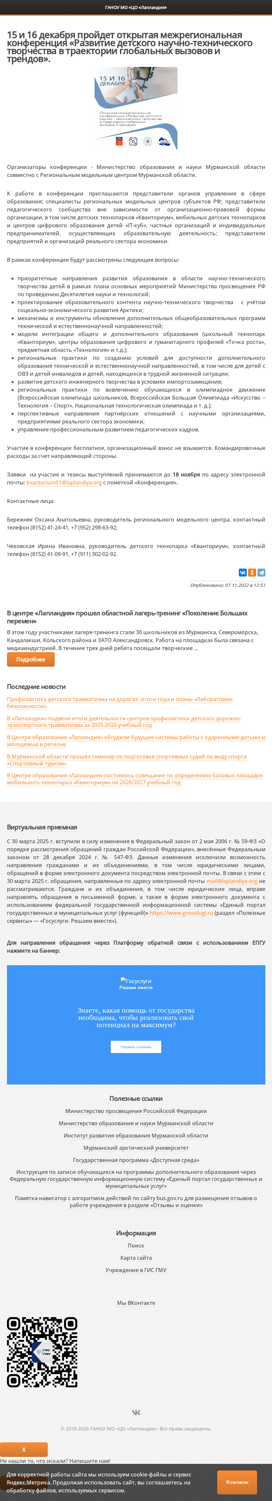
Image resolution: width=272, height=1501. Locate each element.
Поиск (136, 1245)
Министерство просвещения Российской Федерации (136, 1111)
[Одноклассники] (252, 573)
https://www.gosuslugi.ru (181, 913)
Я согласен (237, 1482)
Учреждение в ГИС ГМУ (136, 1270)
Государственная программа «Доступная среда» (136, 1160)
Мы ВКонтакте (136, 1302)
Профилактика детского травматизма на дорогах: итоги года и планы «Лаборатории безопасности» (120, 702)
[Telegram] (261, 573)
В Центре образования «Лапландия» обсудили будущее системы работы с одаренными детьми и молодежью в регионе (136, 741)
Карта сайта (136, 1257)
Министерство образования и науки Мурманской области (136, 1123)
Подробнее (30, 659)
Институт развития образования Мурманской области (136, 1135)
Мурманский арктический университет (136, 1147)
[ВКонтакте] (243, 573)
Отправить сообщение (136, 1047)
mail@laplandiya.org (232, 881)
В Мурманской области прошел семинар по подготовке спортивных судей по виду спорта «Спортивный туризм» (126, 760)
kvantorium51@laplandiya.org (64, 482)
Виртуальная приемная (42, 826)
